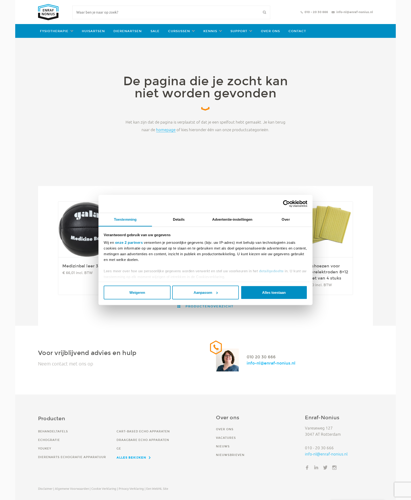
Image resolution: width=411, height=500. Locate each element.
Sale (155, 31)
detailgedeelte (271, 271)
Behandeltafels (53, 431)
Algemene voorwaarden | (73, 488)
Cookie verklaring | (104, 488)
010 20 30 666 (261, 357)
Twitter (325, 467)
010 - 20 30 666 (316, 12)
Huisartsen (93, 31)
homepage (166, 129)
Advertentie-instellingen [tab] (232, 219)
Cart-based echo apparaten (143, 431)
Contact (297, 31)
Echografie (49, 440)
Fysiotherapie (54, 31)
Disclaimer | (46, 488)
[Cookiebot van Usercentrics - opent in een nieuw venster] (286, 203)
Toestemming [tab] (125, 219)
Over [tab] (286, 219)
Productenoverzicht (209, 306)
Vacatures (226, 438)
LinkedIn (316, 467)
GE (119, 448)
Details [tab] (179, 219)
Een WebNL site (157, 488)
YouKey (44, 448)
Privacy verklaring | (132, 488)
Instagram (334, 467)
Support (238, 31)
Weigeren (137, 292)
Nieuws (223, 446)
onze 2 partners (129, 242)
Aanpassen (203, 292)
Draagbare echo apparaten (143, 440)
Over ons (270, 31)
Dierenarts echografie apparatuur (72, 457)
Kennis (210, 31)
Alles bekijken (131, 457)
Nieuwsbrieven (230, 455)
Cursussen (179, 31)
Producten (51, 418)
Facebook (307, 467)
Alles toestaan (274, 292)
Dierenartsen (127, 31)
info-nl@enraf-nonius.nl (354, 12)
